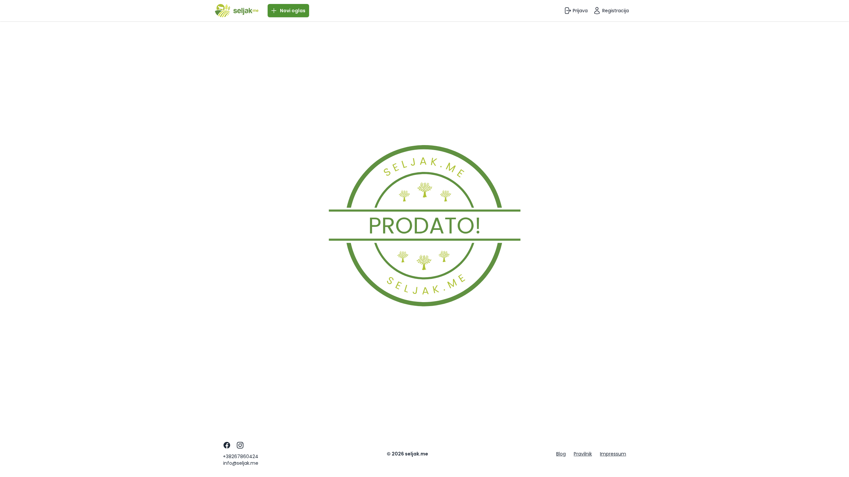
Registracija (615, 10)
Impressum (613, 453)
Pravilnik (583, 453)
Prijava (580, 10)
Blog (561, 453)
